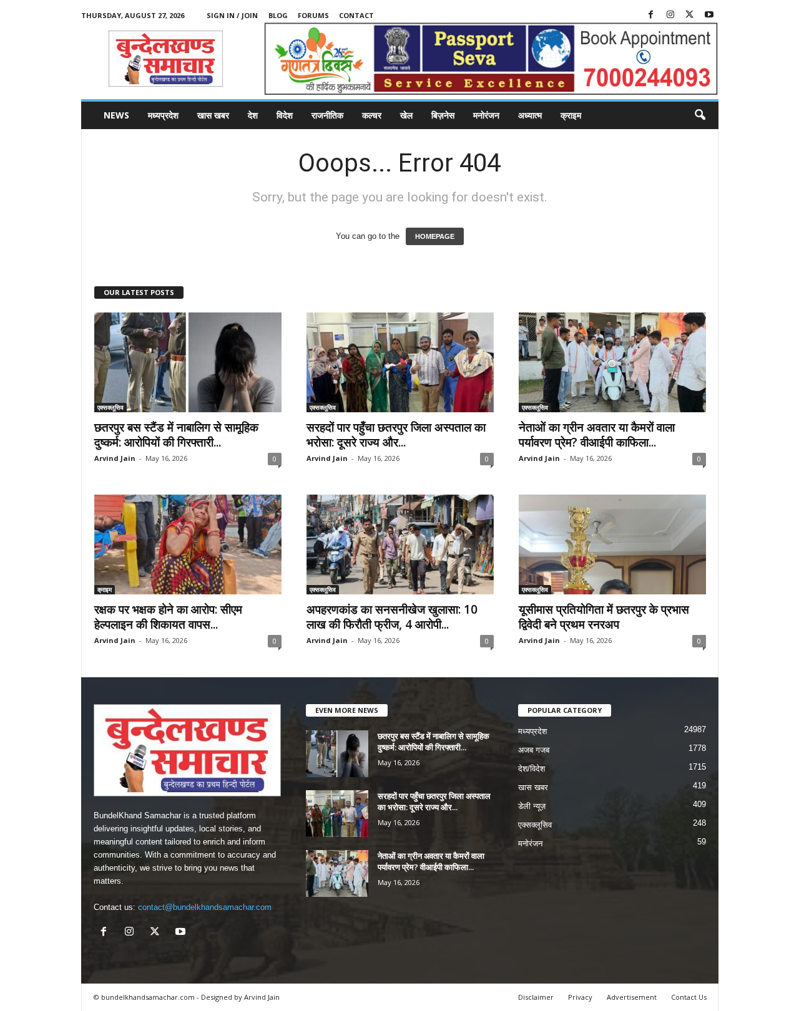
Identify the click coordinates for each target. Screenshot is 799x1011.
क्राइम (571, 115)
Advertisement (632, 997)
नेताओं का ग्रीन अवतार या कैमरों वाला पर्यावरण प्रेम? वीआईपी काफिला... (597, 434)
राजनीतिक (327, 115)
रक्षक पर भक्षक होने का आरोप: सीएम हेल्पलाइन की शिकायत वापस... (168, 616)
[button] (699, 115)
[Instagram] (670, 15)
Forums (313, 15)
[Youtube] (709, 15)
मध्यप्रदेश (163, 115)
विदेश (285, 115)
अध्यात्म (530, 115)
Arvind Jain (114, 458)
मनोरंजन (486, 115)
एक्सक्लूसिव (110, 407)
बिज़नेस (442, 115)
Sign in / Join (232, 15)
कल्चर (371, 115)
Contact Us (689, 997)
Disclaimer (536, 997)
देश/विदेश (531, 768)
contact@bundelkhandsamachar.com (205, 907)
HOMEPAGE (434, 236)
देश (253, 115)
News (116, 115)
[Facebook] (651, 15)
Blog (278, 15)
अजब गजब (533, 750)
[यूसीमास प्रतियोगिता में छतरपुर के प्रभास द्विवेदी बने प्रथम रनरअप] (612, 544)
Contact (356, 15)
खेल (406, 115)
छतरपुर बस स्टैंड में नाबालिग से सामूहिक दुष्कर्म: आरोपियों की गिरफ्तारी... (176, 434)
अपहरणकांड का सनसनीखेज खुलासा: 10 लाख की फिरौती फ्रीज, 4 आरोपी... (392, 616)
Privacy (580, 997)
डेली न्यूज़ (532, 806)
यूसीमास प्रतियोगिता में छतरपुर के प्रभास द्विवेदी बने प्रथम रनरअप (604, 616)
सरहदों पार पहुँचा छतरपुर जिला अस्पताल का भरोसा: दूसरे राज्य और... (396, 434)
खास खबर (213, 115)
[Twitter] (689, 15)
